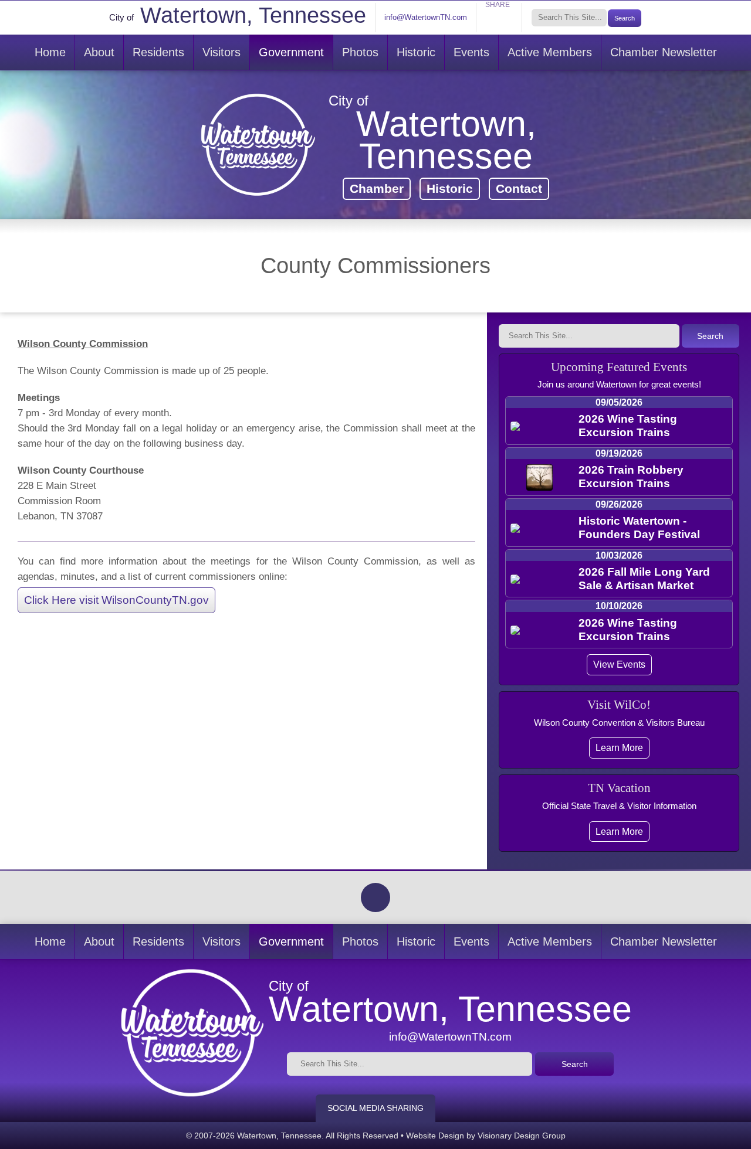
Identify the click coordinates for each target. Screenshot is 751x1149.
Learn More (619, 747)
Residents (158, 52)
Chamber (377, 188)
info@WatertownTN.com (425, 17)
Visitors (221, 52)
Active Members (550, 52)
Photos (360, 52)
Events (471, 52)
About (99, 52)
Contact (519, 188)
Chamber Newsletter (663, 52)
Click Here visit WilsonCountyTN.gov (116, 600)
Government (291, 52)
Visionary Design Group (522, 1135)
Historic (416, 52)
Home (50, 52)
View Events (619, 664)
